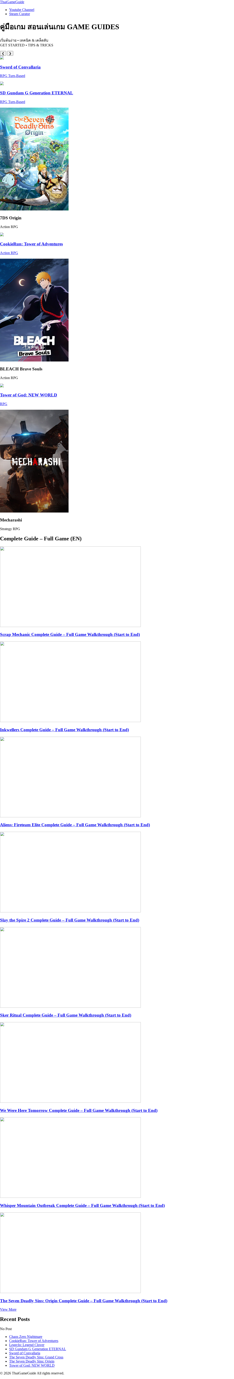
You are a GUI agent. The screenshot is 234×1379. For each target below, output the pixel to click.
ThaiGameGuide (12, 2)
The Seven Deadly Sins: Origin (31, 1361)
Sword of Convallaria (24, 1353)
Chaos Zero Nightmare (25, 1337)
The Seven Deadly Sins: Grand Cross (36, 1357)
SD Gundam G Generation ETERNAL (37, 1349)
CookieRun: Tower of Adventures (33, 1341)
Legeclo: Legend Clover (26, 1345)
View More (8, 1309)
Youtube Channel (21, 10)
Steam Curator (19, 14)
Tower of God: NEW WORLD (32, 1365)
